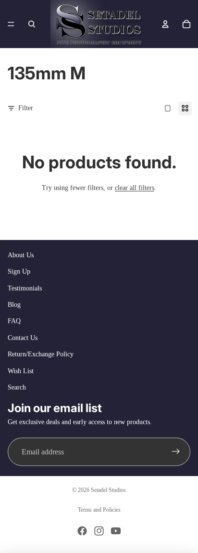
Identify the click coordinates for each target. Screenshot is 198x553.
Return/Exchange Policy (41, 354)
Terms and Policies (99, 509)
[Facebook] (82, 531)
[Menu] (11, 24)
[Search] (31, 24)
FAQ (14, 321)
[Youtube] (116, 531)
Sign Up (19, 271)
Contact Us (22, 337)
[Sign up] (176, 452)
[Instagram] (99, 531)
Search (17, 387)
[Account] (165, 24)
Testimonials (25, 288)
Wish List (21, 371)
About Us (21, 255)
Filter (25, 108)
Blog (14, 304)
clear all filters (134, 187)
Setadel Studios (108, 490)
